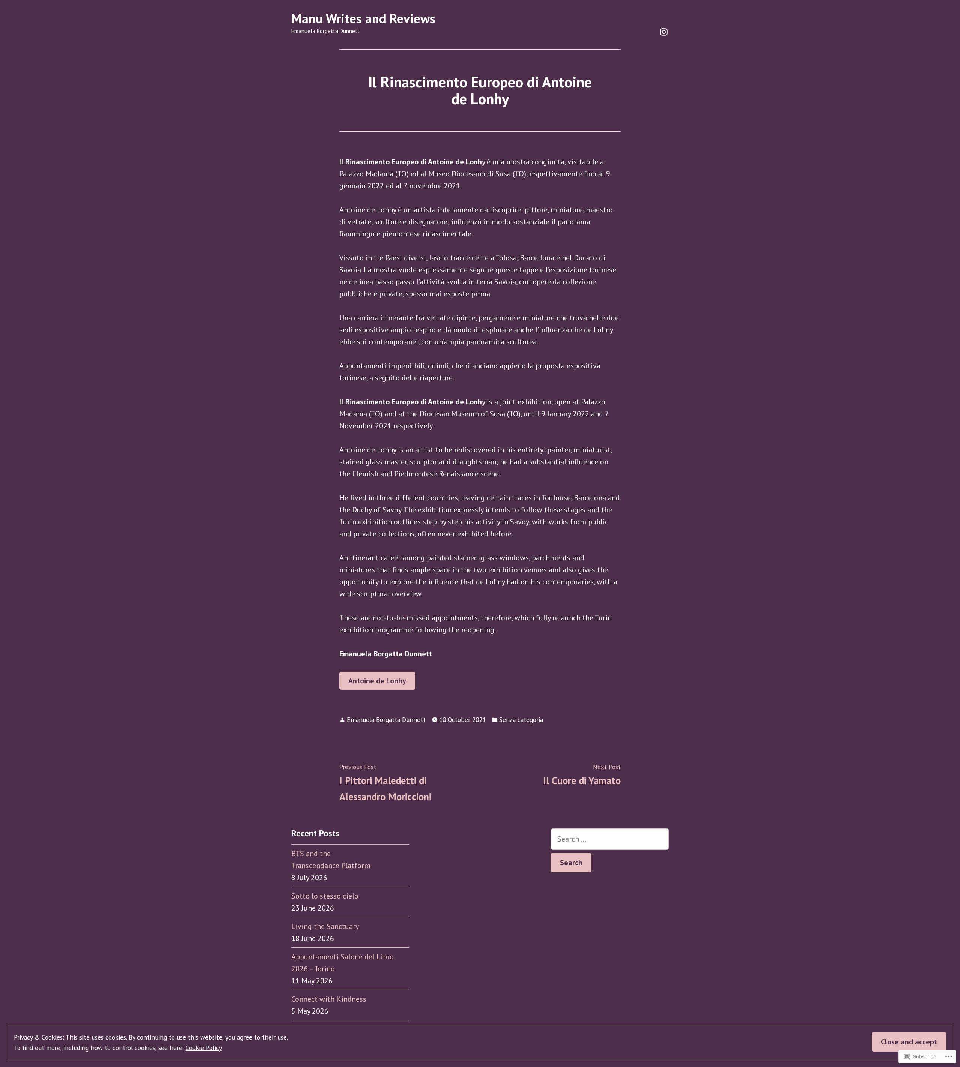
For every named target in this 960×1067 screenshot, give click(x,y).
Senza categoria (521, 719)
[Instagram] (664, 31)
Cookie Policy (204, 1047)
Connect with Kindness (328, 999)
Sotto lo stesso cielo (324, 896)
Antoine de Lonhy (377, 681)
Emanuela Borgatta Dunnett (386, 719)
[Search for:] (610, 839)
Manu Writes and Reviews (363, 18)
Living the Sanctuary (325, 926)
